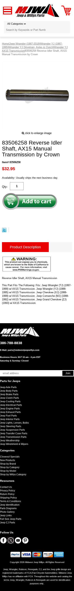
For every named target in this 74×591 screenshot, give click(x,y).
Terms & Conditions (10, 501)
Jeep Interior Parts (10, 419)
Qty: (4, 186)
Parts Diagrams (8, 508)
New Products (7, 460)
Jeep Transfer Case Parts (13, 433)
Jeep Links (6, 515)
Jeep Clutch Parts (9, 398)
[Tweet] (4, 231)
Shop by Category (9, 467)
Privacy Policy (7, 490)
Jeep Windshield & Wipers (14, 444)
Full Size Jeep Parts (10, 519)
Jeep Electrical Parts (11, 405)
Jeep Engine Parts (10, 408)
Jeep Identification (10, 504)
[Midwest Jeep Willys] (37, 10)
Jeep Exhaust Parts (10, 412)
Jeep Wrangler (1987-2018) (24, 43)
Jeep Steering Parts (10, 426)
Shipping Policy (8, 497)
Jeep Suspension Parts (12, 430)
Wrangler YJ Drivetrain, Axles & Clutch (31, 47)
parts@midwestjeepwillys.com (23, 350)
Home (5, 43)
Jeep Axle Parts (8, 387)
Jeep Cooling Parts (10, 401)
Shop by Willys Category (13, 474)
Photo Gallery (7, 512)
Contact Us (6, 487)
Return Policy (7, 494)
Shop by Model (8, 471)
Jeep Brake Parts (9, 394)
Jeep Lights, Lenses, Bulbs (14, 422)
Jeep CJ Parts (7, 522)
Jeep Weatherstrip (10, 440)
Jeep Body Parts (9, 390)
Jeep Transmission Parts (13, 437)
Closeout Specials (10, 456)
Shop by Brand (8, 463)
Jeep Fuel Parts (8, 415)
